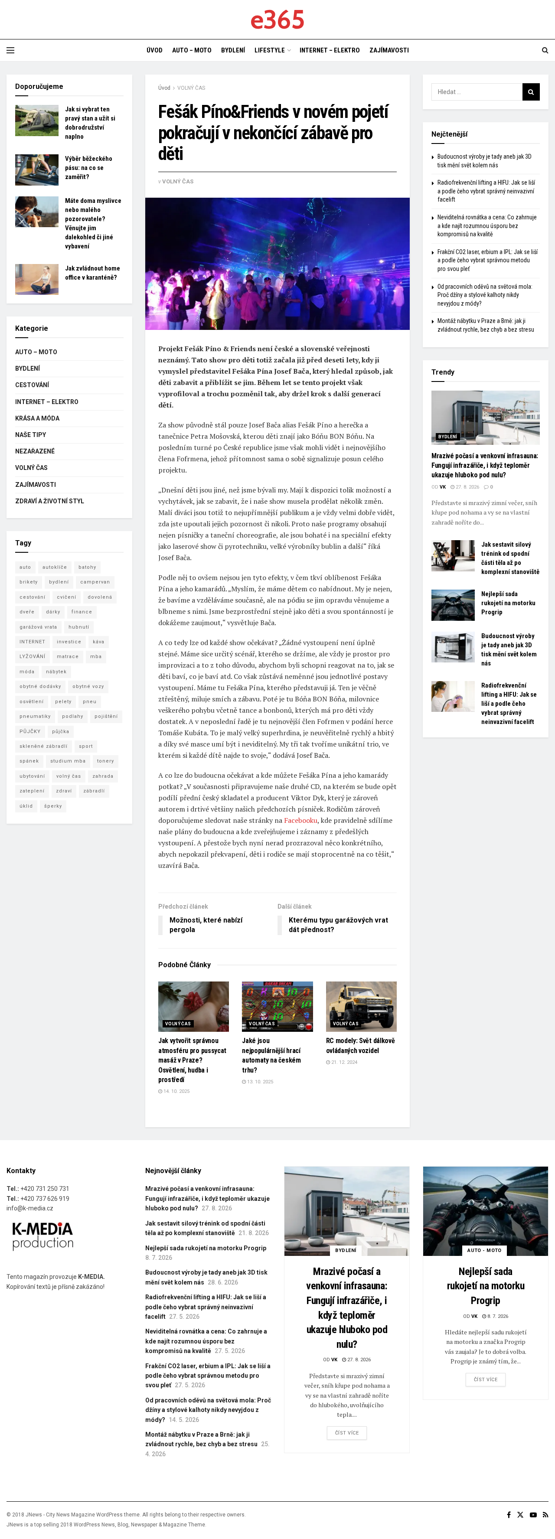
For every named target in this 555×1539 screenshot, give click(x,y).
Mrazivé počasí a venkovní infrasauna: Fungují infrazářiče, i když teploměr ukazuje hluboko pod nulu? (484, 465)
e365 (277, 20)
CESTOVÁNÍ (32, 384)
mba (96, 656)
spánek (29, 761)
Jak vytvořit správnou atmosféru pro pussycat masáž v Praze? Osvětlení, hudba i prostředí (192, 1060)
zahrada (103, 776)
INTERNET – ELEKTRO (330, 50)
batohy (87, 567)
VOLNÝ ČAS (191, 88)
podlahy (72, 716)
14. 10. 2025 (175, 1091)
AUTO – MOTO (192, 50)
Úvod (164, 88)
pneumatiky (35, 716)
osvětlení (32, 701)
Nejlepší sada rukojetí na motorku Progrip (508, 603)
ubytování (32, 776)
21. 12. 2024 (343, 1062)
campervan (95, 582)
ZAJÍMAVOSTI (389, 50)
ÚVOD (155, 50)
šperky (53, 806)
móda (27, 672)
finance (82, 612)
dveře (27, 612)
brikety (29, 582)
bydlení (59, 582)
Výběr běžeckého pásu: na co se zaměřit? (88, 168)
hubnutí (79, 627)
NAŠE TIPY (30, 434)
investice (69, 642)
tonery (105, 761)
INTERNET (33, 642)
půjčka (60, 731)
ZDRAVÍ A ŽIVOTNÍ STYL (49, 501)
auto (25, 567)
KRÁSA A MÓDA (37, 418)
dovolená (100, 597)
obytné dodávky (40, 686)
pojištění (106, 716)
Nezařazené (35, 451)
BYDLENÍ (233, 50)
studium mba (68, 761)
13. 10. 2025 (259, 1082)
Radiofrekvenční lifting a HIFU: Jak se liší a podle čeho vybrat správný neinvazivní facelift (486, 191)
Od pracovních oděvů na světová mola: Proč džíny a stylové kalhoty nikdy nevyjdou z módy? (484, 295)
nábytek (56, 672)
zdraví (64, 791)
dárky (53, 612)
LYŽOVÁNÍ (33, 656)
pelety (63, 701)
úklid (26, 806)
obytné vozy (88, 686)
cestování (33, 597)
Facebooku (300, 820)
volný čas (68, 776)
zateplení (32, 791)
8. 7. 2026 (497, 1316)
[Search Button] (531, 92)
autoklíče (54, 567)
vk (443, 487)
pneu (90, 701)
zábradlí (94, 791)
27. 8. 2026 (466, 487)
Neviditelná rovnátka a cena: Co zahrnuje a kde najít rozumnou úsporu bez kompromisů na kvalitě (487, 226)
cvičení (66, 597)
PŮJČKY (30, 731)
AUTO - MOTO (484, 1250)
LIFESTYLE (270, 50)
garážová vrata (38, 627)
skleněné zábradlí (44, 746)
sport (86, 746)
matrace (68, 656)
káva (98, 642)
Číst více (347, 1433)
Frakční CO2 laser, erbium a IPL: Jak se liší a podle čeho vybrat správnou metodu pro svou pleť (487, 260)
